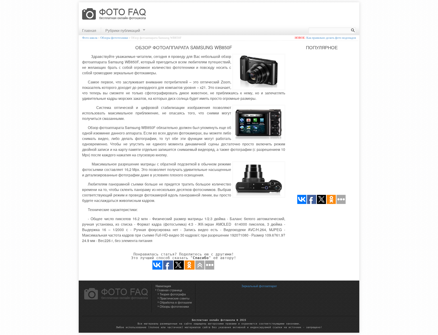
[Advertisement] (274, 14)
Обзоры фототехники (174, 306)
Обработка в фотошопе (176, 302)
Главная (89, 30)
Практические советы (174, 298)
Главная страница (169, 290)
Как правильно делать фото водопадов (331, 37)
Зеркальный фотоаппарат (259, 286)
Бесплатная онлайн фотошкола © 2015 (219, 320)
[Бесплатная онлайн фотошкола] (114, 14)
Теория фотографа (173, 294)
